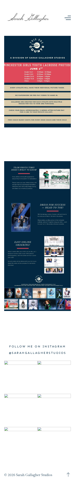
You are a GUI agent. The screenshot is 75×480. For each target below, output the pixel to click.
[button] (68, 18)
